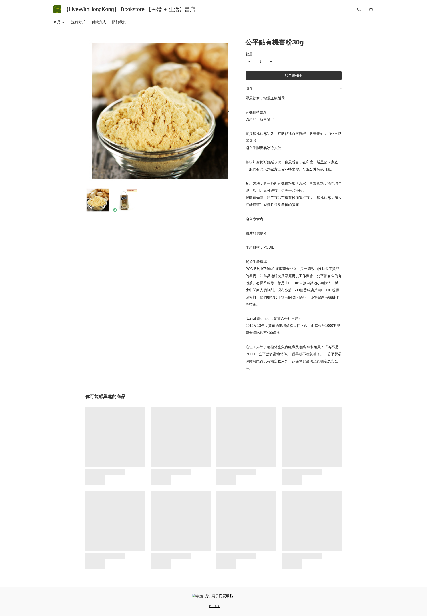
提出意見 (214, 606)
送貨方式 (78, 22)
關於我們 (119, 22)
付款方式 (99, 22)
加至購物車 (293, 75)
